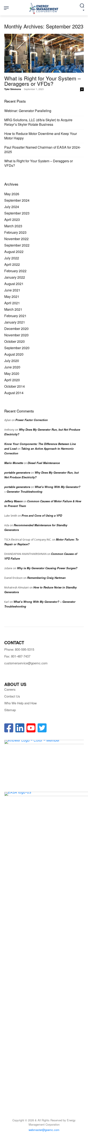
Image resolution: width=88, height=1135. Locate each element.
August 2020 (13, 354)
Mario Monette (13, 463)
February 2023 (15, 232)
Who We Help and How (20, 703)
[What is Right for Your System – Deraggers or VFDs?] (44, 53)
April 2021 (12, 302)
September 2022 (16, 245)
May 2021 (11, 296)
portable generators (17, 472)
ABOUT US (15, 684)
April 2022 (12, 264)
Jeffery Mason (13, 501)
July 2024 (11, 206)
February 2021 (15, 315)
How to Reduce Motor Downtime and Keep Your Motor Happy (40, 135)
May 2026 (11, 193)
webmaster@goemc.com (44, 1130)
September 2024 (16, 200)
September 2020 (16, 347)
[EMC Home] (44, 8)
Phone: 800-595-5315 (19, 649)
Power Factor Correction (31, 420)
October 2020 (14, 341)
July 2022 (11, 258)
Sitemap (10, 710)
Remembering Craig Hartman (46, 578)
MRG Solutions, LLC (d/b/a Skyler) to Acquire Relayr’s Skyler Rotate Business (38, 122)
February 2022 (15, 270)
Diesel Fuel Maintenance (44, 463)
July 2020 (11, 360)
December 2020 (16, 328)
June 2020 (12, 367)
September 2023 (16, 213)
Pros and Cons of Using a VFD (42, 515)
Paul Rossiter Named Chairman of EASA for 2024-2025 (42, 149)
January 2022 (14, 277)
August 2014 (13, 392)
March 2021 (13, 309)
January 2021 (14, 322)
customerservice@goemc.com (26, 663)
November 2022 (16, 238)
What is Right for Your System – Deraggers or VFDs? (42, 80)
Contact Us (12, 696)
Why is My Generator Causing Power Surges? (47, 568)
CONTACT (14, 642)
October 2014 (14, 386)
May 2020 (11, 373)
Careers (10, 689)
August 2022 (13, 251)
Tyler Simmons (12, 89)
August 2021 (13, 283)
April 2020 (12, 379)
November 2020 (16, 335)
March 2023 (13, 225)
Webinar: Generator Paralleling (27, 110)
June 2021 (12, 290)
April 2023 (12, 219)
